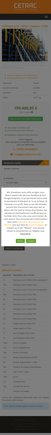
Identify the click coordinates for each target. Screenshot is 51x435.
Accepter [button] (31, 241)
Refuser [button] (20, 241)
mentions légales (36, 225)
